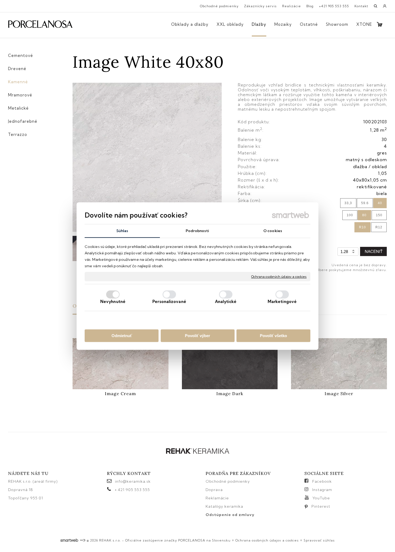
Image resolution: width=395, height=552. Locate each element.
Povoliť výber (197, 335)
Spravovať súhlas (319, 540)
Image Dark (229, 393)
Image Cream (120, 393)
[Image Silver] (339, 363)
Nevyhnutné (112, 301)
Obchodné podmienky (228, 481)
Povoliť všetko (273, 335)
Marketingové (282, 301)
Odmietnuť (122, 335)
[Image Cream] (120, 363)
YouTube (321, 498)
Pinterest (320, 506)
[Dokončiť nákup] (379, 24)
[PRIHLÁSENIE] (385, 8)
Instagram (322, 489)
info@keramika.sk (133, 481)
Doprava (214, 489)
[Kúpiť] (373, 251)
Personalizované (169, 301)
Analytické (226, 301)
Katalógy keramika (224, 506)
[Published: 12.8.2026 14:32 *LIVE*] (82, 540)
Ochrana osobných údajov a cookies (279, 277)
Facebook (322, 481)
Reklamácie (218, 498)
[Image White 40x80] (147, 158)
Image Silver (339, 393)
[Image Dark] (230, 363)
